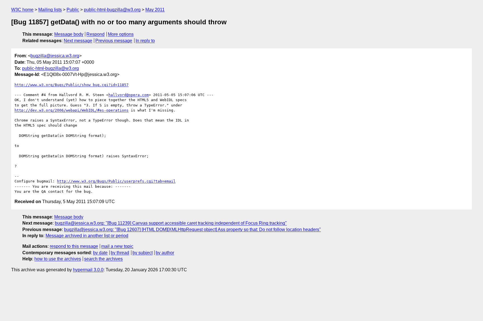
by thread (120, 252)
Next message (78, 40)
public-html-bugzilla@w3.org (112, 9)
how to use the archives (57, 258)
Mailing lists (50, 9)
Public (73, 9)
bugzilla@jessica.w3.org (54, 55)
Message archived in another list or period (87, 235)
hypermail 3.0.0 (88, 269)
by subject (142, 252)
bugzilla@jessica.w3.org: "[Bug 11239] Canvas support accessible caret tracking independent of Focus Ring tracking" (171, 223)
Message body (68, 34)
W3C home (22, 9)
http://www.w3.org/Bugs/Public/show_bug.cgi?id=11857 (72, 85)
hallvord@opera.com (128, 95)
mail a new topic (117, 246)
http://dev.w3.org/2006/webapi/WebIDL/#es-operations (72, 110)
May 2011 (155, 9)
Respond (95, 34)
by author (165, 252)
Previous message (113, 40)
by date (100, 252)
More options (121, 34)
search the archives (103, 258)
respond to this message (74, 246)
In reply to (145, 40)
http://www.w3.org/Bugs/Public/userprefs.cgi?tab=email (116, 181)
